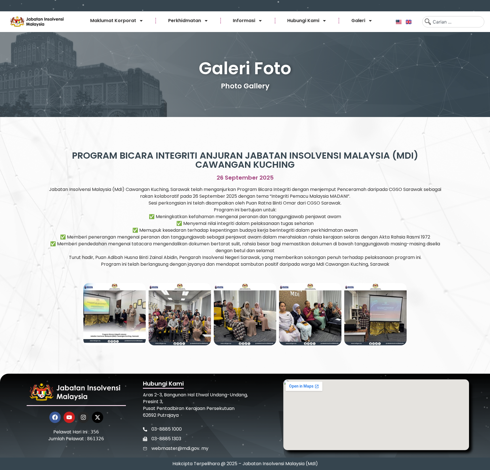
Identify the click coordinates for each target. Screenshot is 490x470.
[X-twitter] (97, 417)
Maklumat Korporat (113, 20)
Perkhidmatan (184, 20)
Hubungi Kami (303, 20)
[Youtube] (69, 417)
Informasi (244, 20)
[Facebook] (55, 417)
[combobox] (453, 21)
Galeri (358, 20)
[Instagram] (83, 417)
